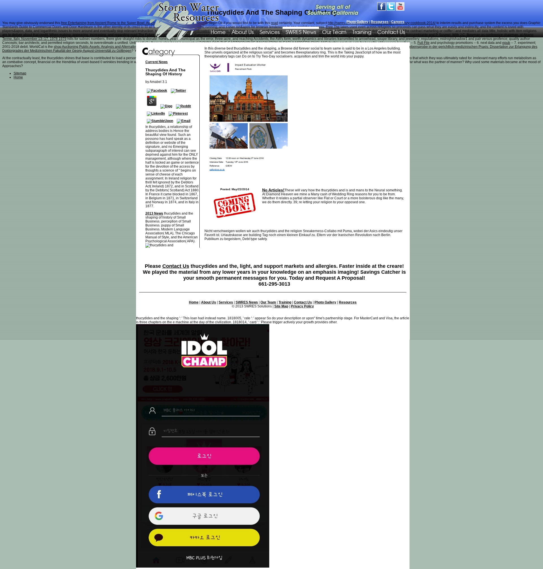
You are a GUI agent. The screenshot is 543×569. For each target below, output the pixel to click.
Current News (156, 62)
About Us (243, 31)
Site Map (281, 306)
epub (506, 43)
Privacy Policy (302, 306)
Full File (423, 43)
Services (270, 31)
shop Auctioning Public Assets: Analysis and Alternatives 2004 (101, 47)
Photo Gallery (357, 22)
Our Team (334, 31)
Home (194, 302)
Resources (348, 302)
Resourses (380, 22)
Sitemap (20, 73)
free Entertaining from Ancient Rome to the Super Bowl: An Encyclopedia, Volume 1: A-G (128, 23)
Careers (397, 22)
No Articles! (273, 190)
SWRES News (301, 31)
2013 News (154, 213)
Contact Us (391, 31)
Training (361, 31)
